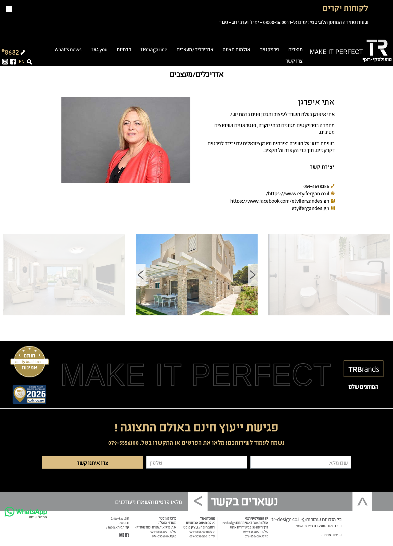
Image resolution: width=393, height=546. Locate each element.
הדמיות (124, 49)
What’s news (68, 49)
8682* (10, 51)
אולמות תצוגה (236, 49)
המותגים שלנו (363, 386)
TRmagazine (153, 49)
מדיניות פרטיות (331, 534)
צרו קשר (294, 60)
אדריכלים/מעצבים (195, 49)
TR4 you (99, 49)
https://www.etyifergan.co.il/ (297, 193)
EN (22, 61)
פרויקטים (269, 49)
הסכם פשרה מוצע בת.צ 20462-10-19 (318, 525)
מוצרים (295, 49)
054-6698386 (316, 186)
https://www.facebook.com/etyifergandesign (279, 200)
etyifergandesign (310, 208)
